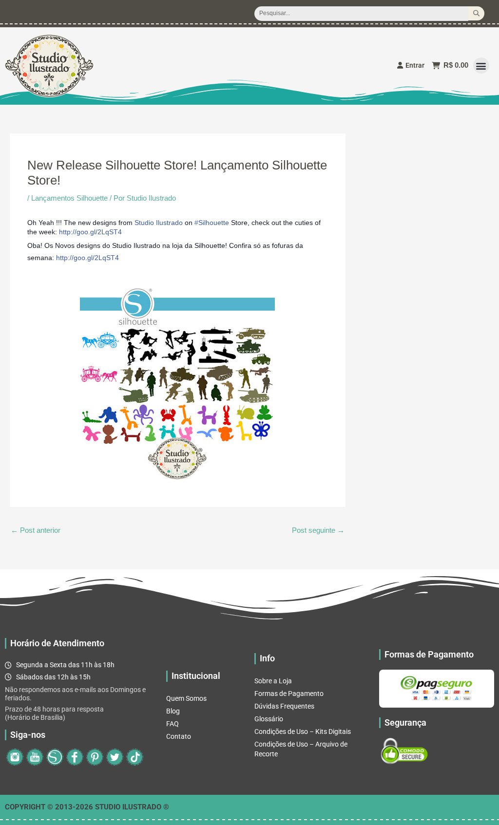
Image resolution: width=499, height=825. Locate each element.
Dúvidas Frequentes (284, 706)
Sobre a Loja (273, 681)
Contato (178, 736)
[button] (481, 65)
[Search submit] (476, 13)
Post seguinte (318, 530)
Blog (173, 711)
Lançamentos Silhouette (69, 198)
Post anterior (35, 530)
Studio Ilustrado (158, 222)
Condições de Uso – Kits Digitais (302, 731)
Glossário (268, 719)
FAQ (172, 724)
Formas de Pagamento (289, 693)
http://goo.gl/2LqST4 (90, 232)
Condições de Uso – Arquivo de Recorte (300, 749)
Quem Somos (186, 698)
